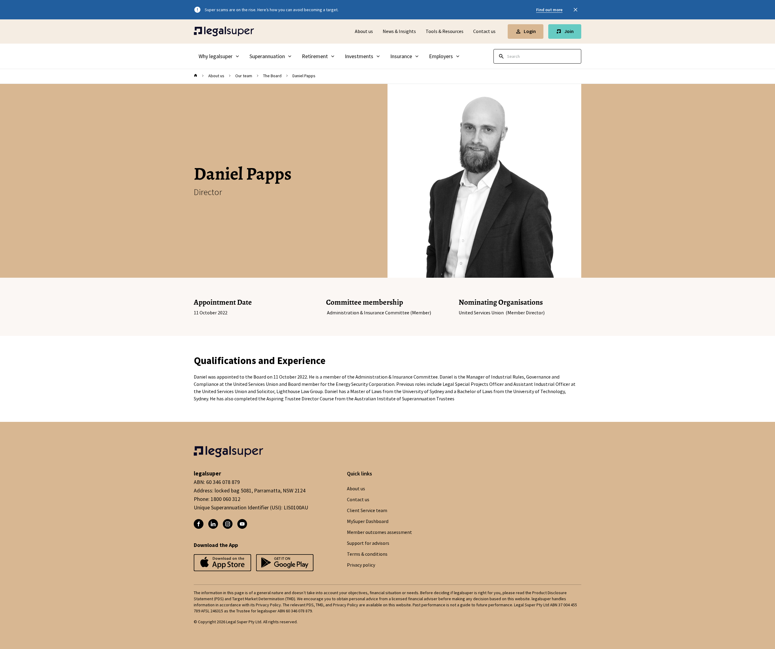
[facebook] (198, 524)
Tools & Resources (444, 31)
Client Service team (367, 511)
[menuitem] (219, 56)
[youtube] (242, 524)
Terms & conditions (367, 554)
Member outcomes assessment (379, 532)
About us (364, 31)
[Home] (224, 31)
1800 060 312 (225, 499)
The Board (272, 75)
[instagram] (227, 524)
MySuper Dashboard (367, 521)
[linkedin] (213, 524)
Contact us (484, 31)
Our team (243, 75)
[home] (195, 76)
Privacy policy (361, 565)
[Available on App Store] (285, 563)
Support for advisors (368, 543)
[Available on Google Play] (222, 563)
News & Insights (399, 31)
